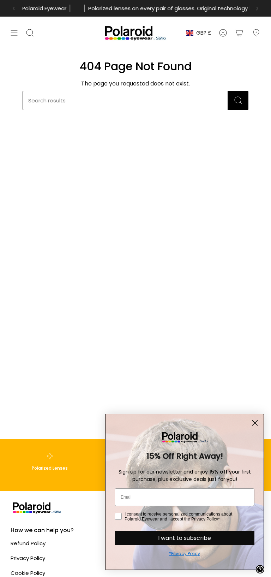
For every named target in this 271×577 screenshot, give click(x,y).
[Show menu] (14, 32)
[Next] (257, 8)
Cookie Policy (28, 573)
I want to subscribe (184, 538)
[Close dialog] (255, 423)
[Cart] (239, 32)
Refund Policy (28, 543)
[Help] (260, 569)
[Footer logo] (37, 507)
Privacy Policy (28, 558)
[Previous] (14, 8)
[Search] (238, 100)
